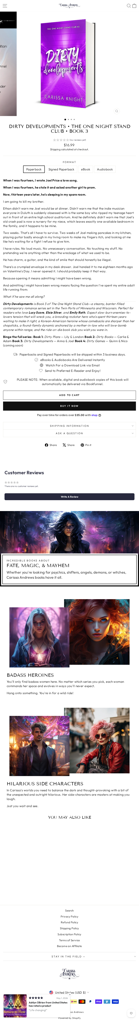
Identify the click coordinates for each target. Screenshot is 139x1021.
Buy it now (69, 405)
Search (69, 910)
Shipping (55, 149)
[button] (69, 140)
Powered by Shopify (69, 1017)
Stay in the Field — (68, 956)
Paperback (34, 169)
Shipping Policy (69, 928)
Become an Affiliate (69, 946)
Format (69, 162)
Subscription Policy (69, 934)
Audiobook (105, 169)
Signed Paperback (61, 169)
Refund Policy (69, 922)
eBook (85, 169)
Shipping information (69, 425)
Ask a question (69, 433)
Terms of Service (69, 940)
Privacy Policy (69, 916)
